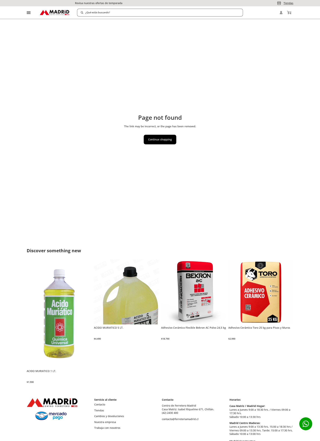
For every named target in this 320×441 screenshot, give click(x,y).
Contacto (99, 404)
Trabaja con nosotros (107, 428)
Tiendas (288, 3)
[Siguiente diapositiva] (220, 292)
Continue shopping (160, 139)
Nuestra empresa (105, 422)
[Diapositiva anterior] (166, 292)
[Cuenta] (281, 13)
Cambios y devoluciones (109, 416)
